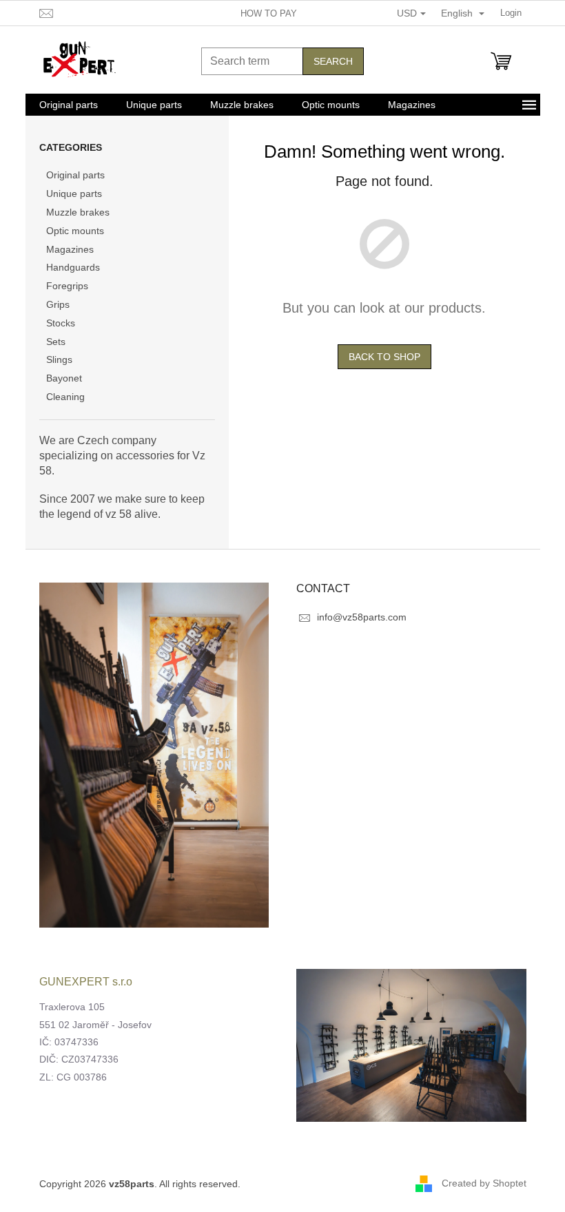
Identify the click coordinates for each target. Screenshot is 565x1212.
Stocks (60, 322)
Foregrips (67, 285)
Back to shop (384, 356)
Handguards (73, 267)
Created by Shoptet (484, 1183)
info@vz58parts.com (362, 617)
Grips (58, 304)
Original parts (75, 174)
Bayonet (64, 378)
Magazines (70, 249)
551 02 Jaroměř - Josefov (95, 1024)
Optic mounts (75, 230)
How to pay (268, 13)
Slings (59, 359)
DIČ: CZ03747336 (79, 1059)
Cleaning (65, 396)
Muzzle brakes (78, 212)
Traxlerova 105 (72, 1006)
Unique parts (74, 193)
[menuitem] (68, 105)
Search (333, 61)
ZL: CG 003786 (73, 1077)
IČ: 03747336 (69, 1041)
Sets (55, 341)
